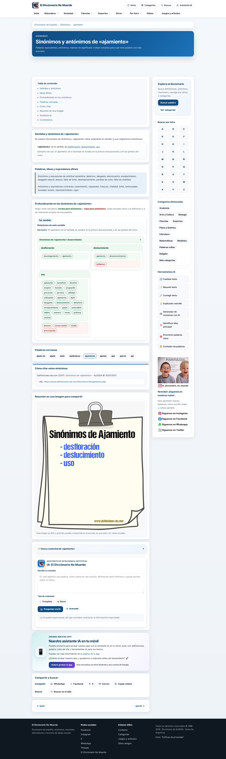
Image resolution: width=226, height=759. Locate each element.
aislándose (74, 356)
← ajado (41, 706)
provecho (48, 293)
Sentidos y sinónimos (50, 88)
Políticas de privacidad (172, 737)
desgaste (48, 303)
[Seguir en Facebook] (173, 419)
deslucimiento (88, 146)
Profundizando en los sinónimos (55, 97)
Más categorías (167, 260)
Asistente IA (46, 115)
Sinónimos (65, 24)
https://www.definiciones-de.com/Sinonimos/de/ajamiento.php (75, 381)
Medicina (182, 240)
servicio (60, 293)
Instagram (86, 734)
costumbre (76, 307)
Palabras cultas (167, 247)
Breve (63, 601)
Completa (47, 601)
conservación (61, 325)
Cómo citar (45, 106)
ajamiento (78, 24)
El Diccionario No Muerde (93, 752)
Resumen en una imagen (52, 111)
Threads (85, 747)
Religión (163, 253)
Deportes (178, 221)
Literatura (164, 234)
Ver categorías (168, 110)
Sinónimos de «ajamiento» (79, 375)
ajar (113, 356)
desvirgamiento (51, 256)
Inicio (36, 13)
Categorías (123, 734)
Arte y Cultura (166, 214)
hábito (47, 312)
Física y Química (167, 227)
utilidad (71, 293)
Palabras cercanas (49, 102)
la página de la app (90, 653)
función (58, 288)
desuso (47, 325)
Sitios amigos (125, 743)
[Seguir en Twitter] (173, 430)
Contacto (123, 730)
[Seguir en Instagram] (173, 413)
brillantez (100, 264)
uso (98, 146)
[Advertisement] (113, 65)
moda (67, 312)
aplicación (48, 283)
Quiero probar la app (61, 664)
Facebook (86, 730)
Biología (183, 214)
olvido (74, 325)
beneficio (61, 283)
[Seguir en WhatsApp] (173, 424)
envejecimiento (51, 307)
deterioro (78, 303)
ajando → (140, 706)
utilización (48, 298)
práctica (77, 312)
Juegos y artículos (171, 13)
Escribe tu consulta (47, 570)
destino (73, 283)
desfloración (74, 146)
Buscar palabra (168, 102)
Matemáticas (166, 240)
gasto (64, 307)
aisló (62, 356)
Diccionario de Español (45, 24)
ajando (103, 356)
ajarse (123, 356)
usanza (47, 317)
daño (72, 298)
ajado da (41, 356)
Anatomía (164, 208)
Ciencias (163, 221)
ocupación (70, 288)
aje (132, 356)
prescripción (50, 330)
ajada (52, 356)
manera (57, 312)
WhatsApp (86, 743)
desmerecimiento (117, 256)
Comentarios (46, 120)
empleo (47, 288)
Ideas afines (46, 93)
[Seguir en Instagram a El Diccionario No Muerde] (173, 372)
